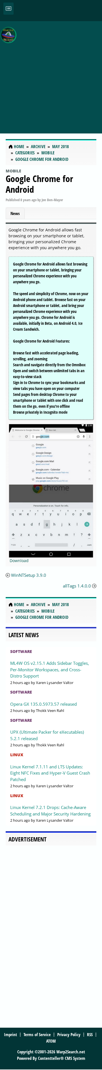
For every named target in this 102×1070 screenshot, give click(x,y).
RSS (90, 1034)
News (15, 213)
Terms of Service (37, 1034)
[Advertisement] (51, 74)
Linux (16, 754)
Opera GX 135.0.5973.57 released (43, 704)
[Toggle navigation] (8, 9)
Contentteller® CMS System (61, 1058)
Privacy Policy (68, 1034)
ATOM (51, 1041)
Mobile (13, 171)
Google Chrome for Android (39, 183)
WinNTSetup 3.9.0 (28, 575)
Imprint (10, 1034)
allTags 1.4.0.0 (77, 586)
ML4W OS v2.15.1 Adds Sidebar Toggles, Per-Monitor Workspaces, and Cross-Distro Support (49, 669)
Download (19, 560)
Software (21, 651)
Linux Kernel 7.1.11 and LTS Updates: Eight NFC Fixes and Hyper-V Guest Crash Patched (50, 773)
